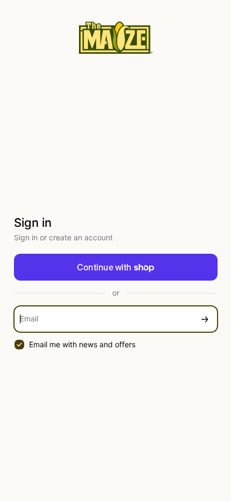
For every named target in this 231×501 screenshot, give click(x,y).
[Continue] (205, 319)
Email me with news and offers (82, 344)
